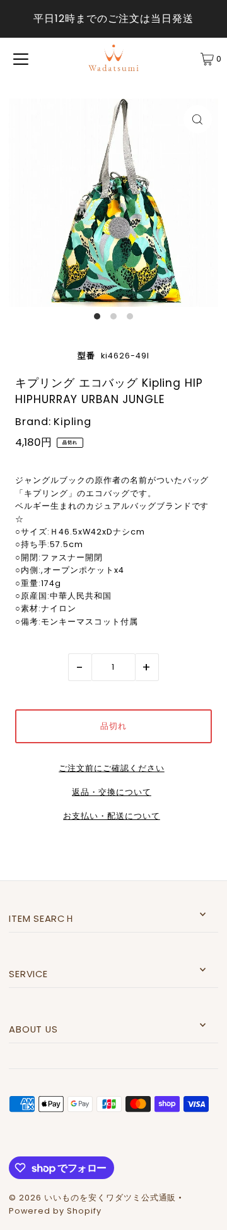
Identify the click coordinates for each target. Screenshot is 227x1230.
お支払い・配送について (111, 816)
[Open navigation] (21, 59)
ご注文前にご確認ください (111, 768)
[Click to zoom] (197, 119)
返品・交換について (111, 792)
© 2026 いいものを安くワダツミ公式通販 (92, 1197)
